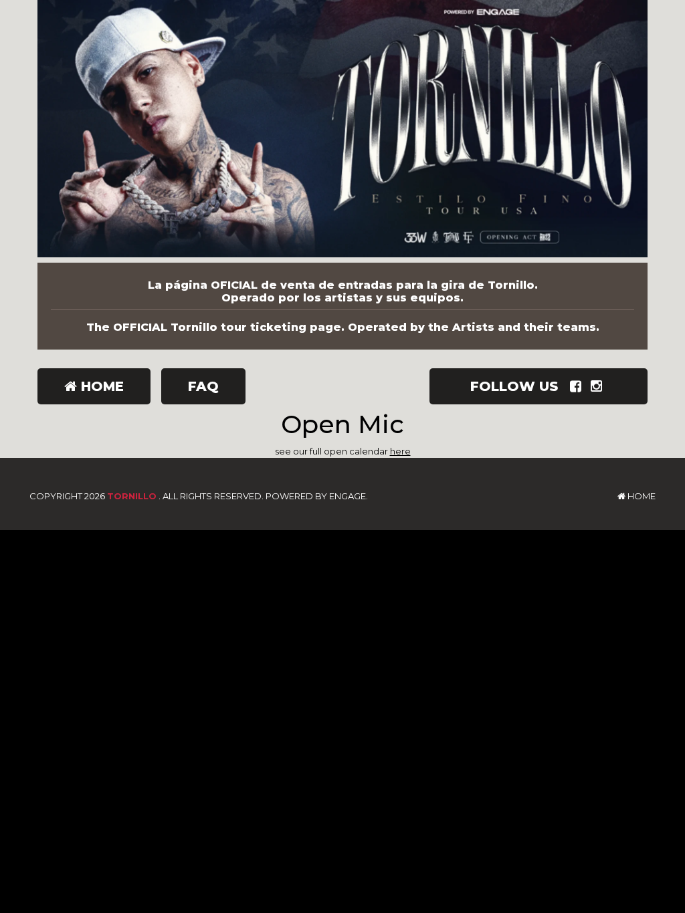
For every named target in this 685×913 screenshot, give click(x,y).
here (400, 451)
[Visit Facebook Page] (578, 386)
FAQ (203, 386)
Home (100, 386)
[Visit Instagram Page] (599, 386)
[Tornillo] (342, 131)
